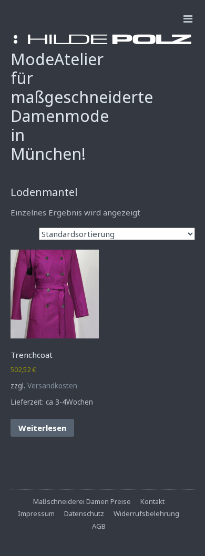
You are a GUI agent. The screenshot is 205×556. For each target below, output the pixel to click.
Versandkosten (52, 385)
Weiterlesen (42, 428)
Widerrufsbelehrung (146, 513)
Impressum (36, 513)
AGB (99, 526)
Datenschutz (84, 513)
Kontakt (152, 501)
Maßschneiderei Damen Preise (82, 501)
